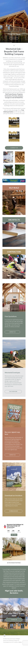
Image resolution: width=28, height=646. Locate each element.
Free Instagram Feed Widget (14, 562)
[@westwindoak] (5, 526)
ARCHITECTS (14, 220)
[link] (14, 181)
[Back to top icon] (4, 644)
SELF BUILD (14, 188)
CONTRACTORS (14, 252)
